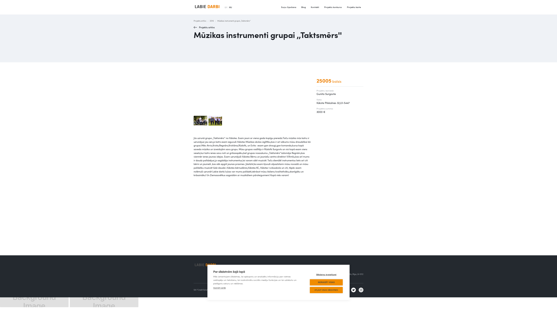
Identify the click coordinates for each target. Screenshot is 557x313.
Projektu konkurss (333, 7)
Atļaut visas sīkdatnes (326, 290)
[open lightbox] (200, 121)
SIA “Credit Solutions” (203, 290)
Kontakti (315, 7)
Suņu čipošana (288, 7)
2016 (212, 21)
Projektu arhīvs (200, 21)
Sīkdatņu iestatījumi (326, 275)
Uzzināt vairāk (219, 288)
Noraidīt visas (326, 282)
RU (230, 7)
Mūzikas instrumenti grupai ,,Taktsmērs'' (234, 21)
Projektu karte (354, 7)
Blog (303, 7)
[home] (207, 7)
